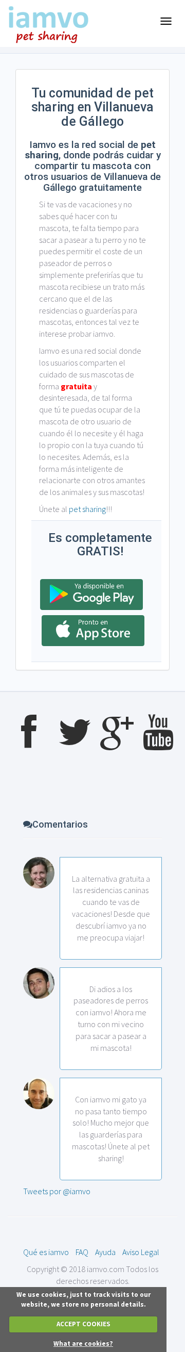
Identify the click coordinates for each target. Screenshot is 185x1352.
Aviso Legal (140, 1252)
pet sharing (87, 509)
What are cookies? (83, 1343)
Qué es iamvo (46, 1252)
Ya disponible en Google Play (91, 594)
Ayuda (105, 1252)
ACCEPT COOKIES (83, 1324)
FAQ (82, 1252)
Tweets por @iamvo (56, 1191)
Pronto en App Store (93, 630)
